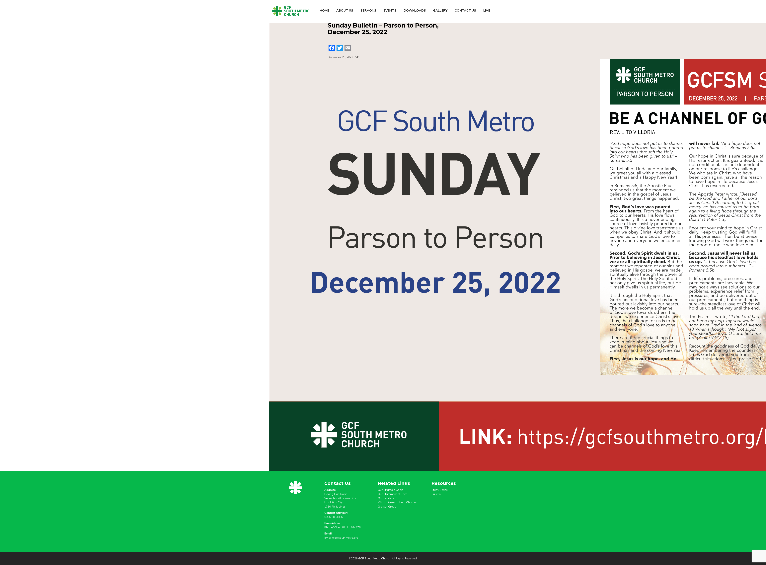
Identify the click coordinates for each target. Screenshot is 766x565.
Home (324, 10)
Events (390, 10)
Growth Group (387, 506)
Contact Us (465, 10)
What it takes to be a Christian (398, 502)
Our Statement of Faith (392, 494)
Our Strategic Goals (390, 490)
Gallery (440, 10)
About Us (344, 10)
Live (486, 10)
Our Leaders (386, 498)
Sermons (368, 10)
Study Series (439, 490)
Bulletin (436, 494)
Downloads (415, 10)
